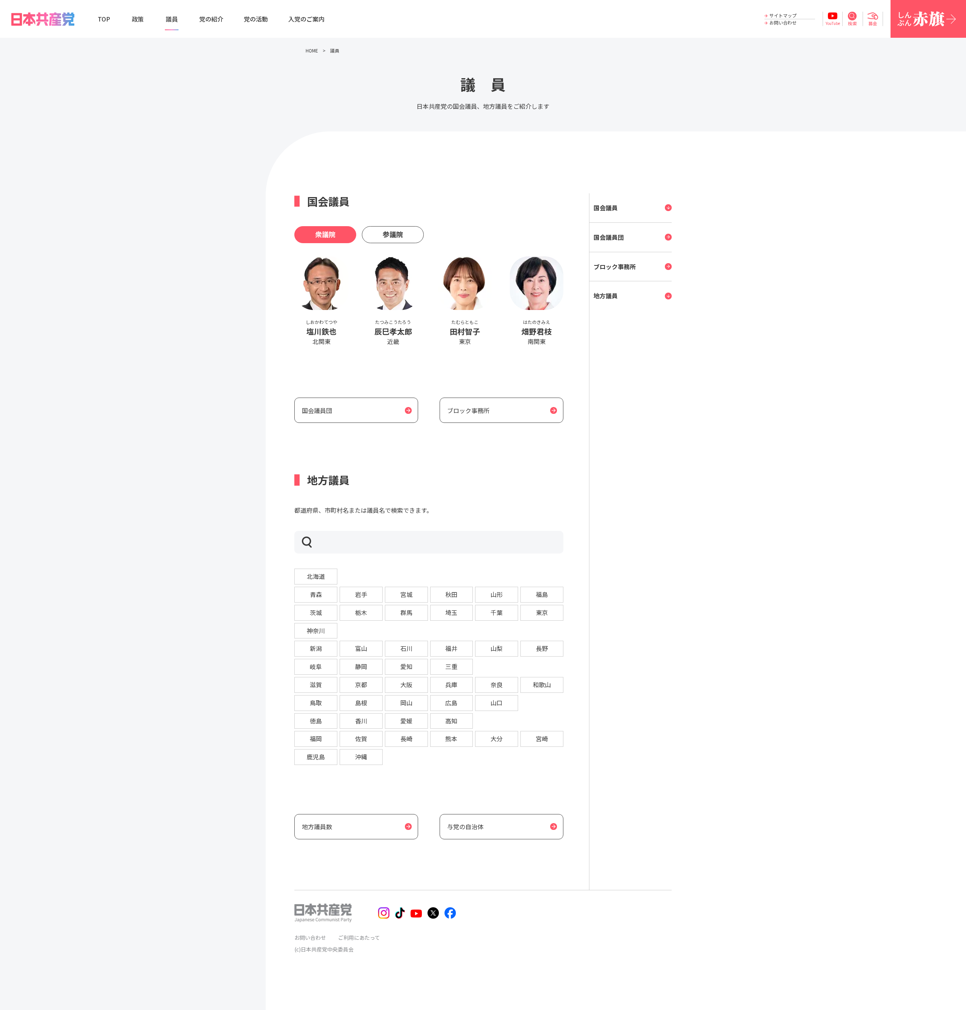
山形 (497, 594)
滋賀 (316, 684)
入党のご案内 (306, 18)
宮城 (406, 594)
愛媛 (406, 720)
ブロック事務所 (615, 266)
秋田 (451, 594)
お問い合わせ (783, 22)
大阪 (406, 684)
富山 (361, 648)
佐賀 (361, 738)
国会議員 (606, 207)
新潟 (316, 648)
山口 (497, 702)
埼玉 (451, 612)
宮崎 (542, 738)
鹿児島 (316, 756)
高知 (451, 720)
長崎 (406, 738)
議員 (172, 18)
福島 (542, 594)
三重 (451, 666)
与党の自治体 (465, 826)
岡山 (406, 702)
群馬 (406, 612)
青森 (316, 594)
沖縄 (361, 756)
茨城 (316, 612)
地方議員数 (317, 826)
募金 (872, 23)
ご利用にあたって (359, 937)
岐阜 (316, 666)
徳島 (316, 720)
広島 (451, 702)
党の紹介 (211, 18)
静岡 (361, 666)
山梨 (497, 648)
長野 (542, 648)
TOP (104, 18)
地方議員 (606, 295)
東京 (542, 612)
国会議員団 (609, 237)
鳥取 (316, 702)
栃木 (361, 612)
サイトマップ (783, 15)
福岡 (316, 738)
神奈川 (316, 630)
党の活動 (256, 18)
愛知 (406, 666)
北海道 (316, 576)
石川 (406, 648)
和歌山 (542, 684)
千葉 (497, 612)
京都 (361, 684)
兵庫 (451, 684)
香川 (361, 720)
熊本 (451, 738)
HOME (312, 50)
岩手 (361, 594)
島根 (361, 702)
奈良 (497, 684)
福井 (451, 648)
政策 (138, 18)
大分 (497, 738)
